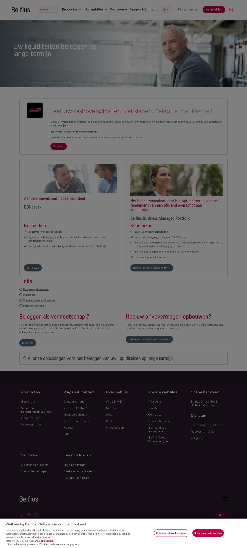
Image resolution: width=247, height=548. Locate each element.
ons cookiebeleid (44, 541)
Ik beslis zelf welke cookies (171, 533)
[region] (123, 533)
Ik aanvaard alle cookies (208, 533)
